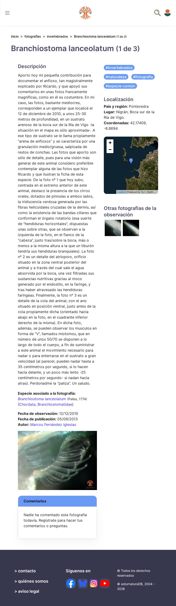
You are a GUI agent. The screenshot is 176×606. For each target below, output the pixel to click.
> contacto (25, 570)
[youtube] (105, 583)
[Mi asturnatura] (167, 13)
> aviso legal (26, 591)
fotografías (33, 36)
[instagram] (94, 583)
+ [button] (110, 143)
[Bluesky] (83, 583)
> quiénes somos (31, 581)
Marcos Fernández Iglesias (53, 424)
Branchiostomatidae (55, 404)
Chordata (27, 404)
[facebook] (71, 583)
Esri (143, 192)
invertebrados (57, 36)
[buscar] (157, 13)
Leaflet (121, 192)
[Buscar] (7, 13)
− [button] (110, 149)
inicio (15, 36)
